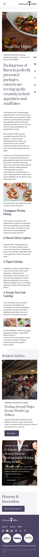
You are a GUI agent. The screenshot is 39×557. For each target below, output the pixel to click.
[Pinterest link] (16, 531)
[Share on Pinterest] (35, 78)
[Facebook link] (7, 531)
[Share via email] (35, 92)
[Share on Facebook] (35, 64)
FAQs (20, 527)
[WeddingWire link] (25, 531)
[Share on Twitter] (35, 71)
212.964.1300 (31, 546)
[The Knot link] (20, 531)
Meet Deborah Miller (12, 509)
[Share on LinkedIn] (35, 85)
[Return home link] (28, 4)
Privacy (30, 550)
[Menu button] (4, 3)
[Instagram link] (3, 531)
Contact (12, 527)
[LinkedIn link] (12, 531)
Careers (5, 527)
